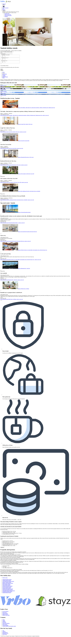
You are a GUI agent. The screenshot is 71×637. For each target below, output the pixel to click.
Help (3, 8)
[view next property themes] (1, 96)
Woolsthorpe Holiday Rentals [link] (7, 591)
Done (1, 69)
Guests (1, 53)
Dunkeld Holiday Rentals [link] (6, 592)
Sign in (4, 10)
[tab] (4, 577)
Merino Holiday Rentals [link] (6, 584)
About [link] (3, 619)
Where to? (2, 51)
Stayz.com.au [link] (4, 634)
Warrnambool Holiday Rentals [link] (7, 589)
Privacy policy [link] (4, 624)
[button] (35, 575)
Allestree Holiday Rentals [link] (6, 580)
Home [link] (3, 72)
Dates (1, 52)
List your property (5, 7)
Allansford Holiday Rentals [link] (6, 579)
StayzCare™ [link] (4, 612)
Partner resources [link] (5, 614)
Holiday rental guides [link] (6, 615)
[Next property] (1, 300)
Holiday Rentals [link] (5, 76)
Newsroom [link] (4, 622)
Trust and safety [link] (5, 613)
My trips (3, 9)
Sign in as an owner (8, 14)
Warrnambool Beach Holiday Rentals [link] (8, 590)
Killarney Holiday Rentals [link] (6, 582)
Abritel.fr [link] (4, 631)
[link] (13, 16)
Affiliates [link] (4, 621)
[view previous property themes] (0, 96)
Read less (2, 547)
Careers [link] (3, 620)
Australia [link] (3, 75)
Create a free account (8, 15)
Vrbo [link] (3, 630)
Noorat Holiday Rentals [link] (6, 585)
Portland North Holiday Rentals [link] (7, 588)
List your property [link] (5, 611)
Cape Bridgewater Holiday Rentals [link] (8, 581)
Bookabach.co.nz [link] (5, 633)
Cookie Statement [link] (5, 625)
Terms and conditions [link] (6, 623)
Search (2, 70)
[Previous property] (0, 300)
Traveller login (7, 13)
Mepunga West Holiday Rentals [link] (7, 583)
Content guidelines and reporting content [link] (9, 626)
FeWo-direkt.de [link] (5, 632)
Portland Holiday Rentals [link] (6, 587)
